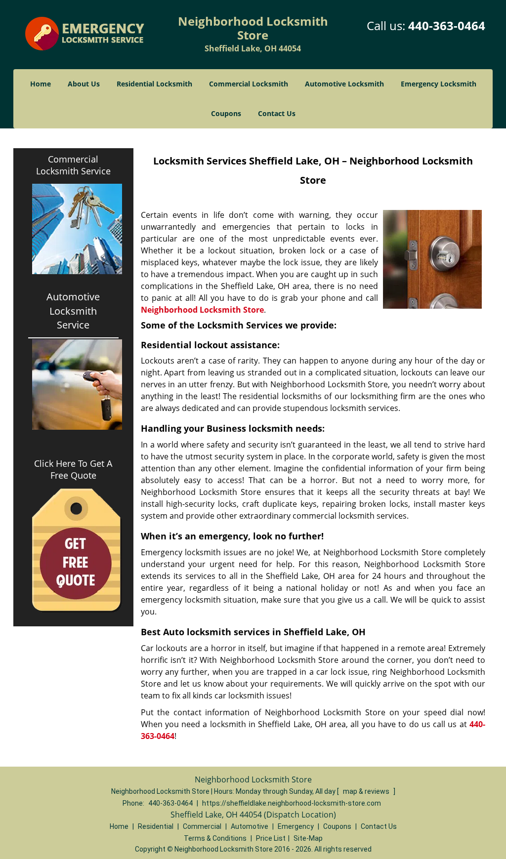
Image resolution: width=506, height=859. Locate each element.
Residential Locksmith (154, 83)
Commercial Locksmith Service (73, 165)
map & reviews (367, 791)
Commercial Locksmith (248, 83)
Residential (155, 826)
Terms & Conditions (215, 838)
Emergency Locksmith (438, 83)
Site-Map (308, 838)
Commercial (202, 826)
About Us (84, 83)
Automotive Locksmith (344, 83)
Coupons (226, 113)
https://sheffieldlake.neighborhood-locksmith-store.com (291, 803)
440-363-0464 (446, 25)
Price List (271, 838)
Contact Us (276, 113)
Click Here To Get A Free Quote (73, 469)
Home (40, 83)
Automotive (249, 826)
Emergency (296, 826)
